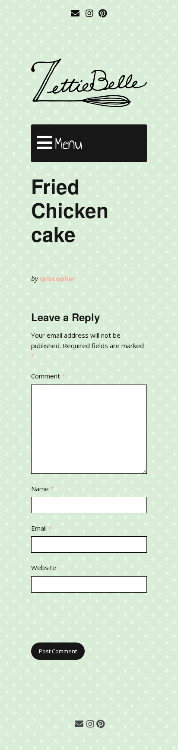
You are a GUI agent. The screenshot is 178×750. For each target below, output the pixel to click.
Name (42, 488)
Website (43, 567)
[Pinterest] (102, 13)
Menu (69, 143)
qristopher (57, 278)
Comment (48, 376)
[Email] (76, 13)
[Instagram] (89, 13)
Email (41, 528)
